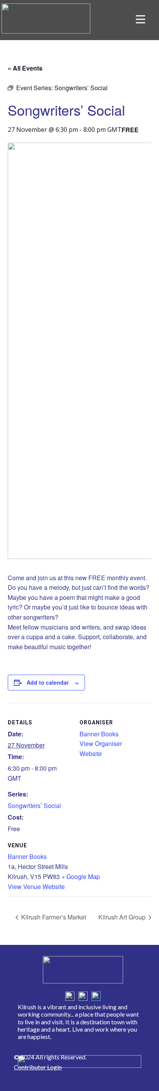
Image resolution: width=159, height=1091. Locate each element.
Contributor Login (38, 1067)
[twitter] (83, 996)
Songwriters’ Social (34, 805)
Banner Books (27, 856)
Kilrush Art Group (122, 917)
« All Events (25, 68)
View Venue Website (36, 886)
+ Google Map (80, 876)
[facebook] (69, 996)
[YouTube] (96, 996)
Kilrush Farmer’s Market (53, 917)
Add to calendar (48, 682)
